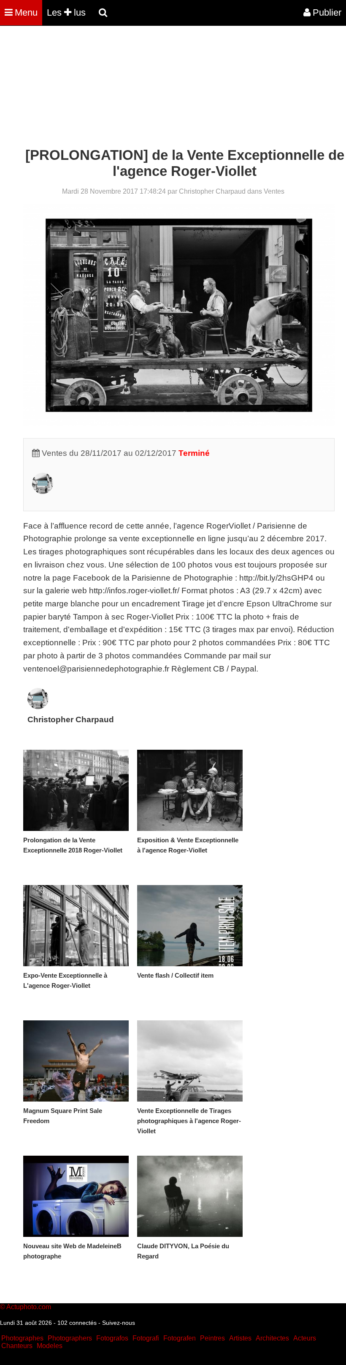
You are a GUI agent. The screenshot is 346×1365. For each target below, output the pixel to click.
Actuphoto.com (28, 1306)
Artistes (240, 1338)
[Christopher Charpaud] (42, 491)
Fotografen (179, 1338)
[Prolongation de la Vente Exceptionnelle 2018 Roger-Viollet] (76, 790)
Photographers (70, 1338)
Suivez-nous (118, 1322)
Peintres (212, 1338)
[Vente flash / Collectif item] (190, 925)
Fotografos (112, 1338)
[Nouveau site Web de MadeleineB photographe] (76, 1196)
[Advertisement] (153, 88)
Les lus (66, 12)
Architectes (272, 1338)
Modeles (49, 1345)
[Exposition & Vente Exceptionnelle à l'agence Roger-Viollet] (190, 790)
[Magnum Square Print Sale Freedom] (76, 1061)
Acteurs (304, 1338)
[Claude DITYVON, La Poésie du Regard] (190, 1196)
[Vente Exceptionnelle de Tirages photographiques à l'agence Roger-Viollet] (190, 1061)
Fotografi (145, 1338)
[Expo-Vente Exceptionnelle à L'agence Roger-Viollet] (76, 925)
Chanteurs (16, 1345)
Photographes (22, 1338)
